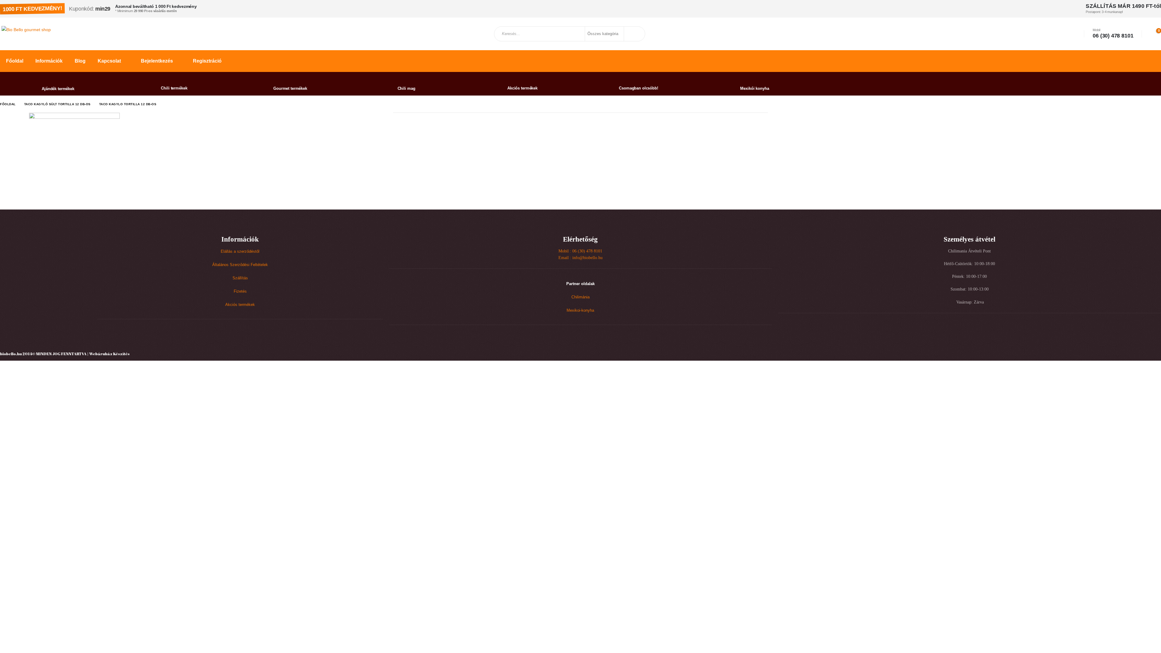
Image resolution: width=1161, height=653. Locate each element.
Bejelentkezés (157, 60)
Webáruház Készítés (109, 353)
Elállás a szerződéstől (240, 251)
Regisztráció (207, 60)
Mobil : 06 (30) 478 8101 (580, 251)
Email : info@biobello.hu (580, 257)
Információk (49, 60)
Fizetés (240, 291)
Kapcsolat (109, 60)
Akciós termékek (240, 305)
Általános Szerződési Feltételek (240, 265)
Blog (80, 60)
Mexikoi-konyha (580, 310)
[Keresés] (634, 34)
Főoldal (14, 60)
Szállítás (240, 278)
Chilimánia (580, 297)
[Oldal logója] (26, 29)
